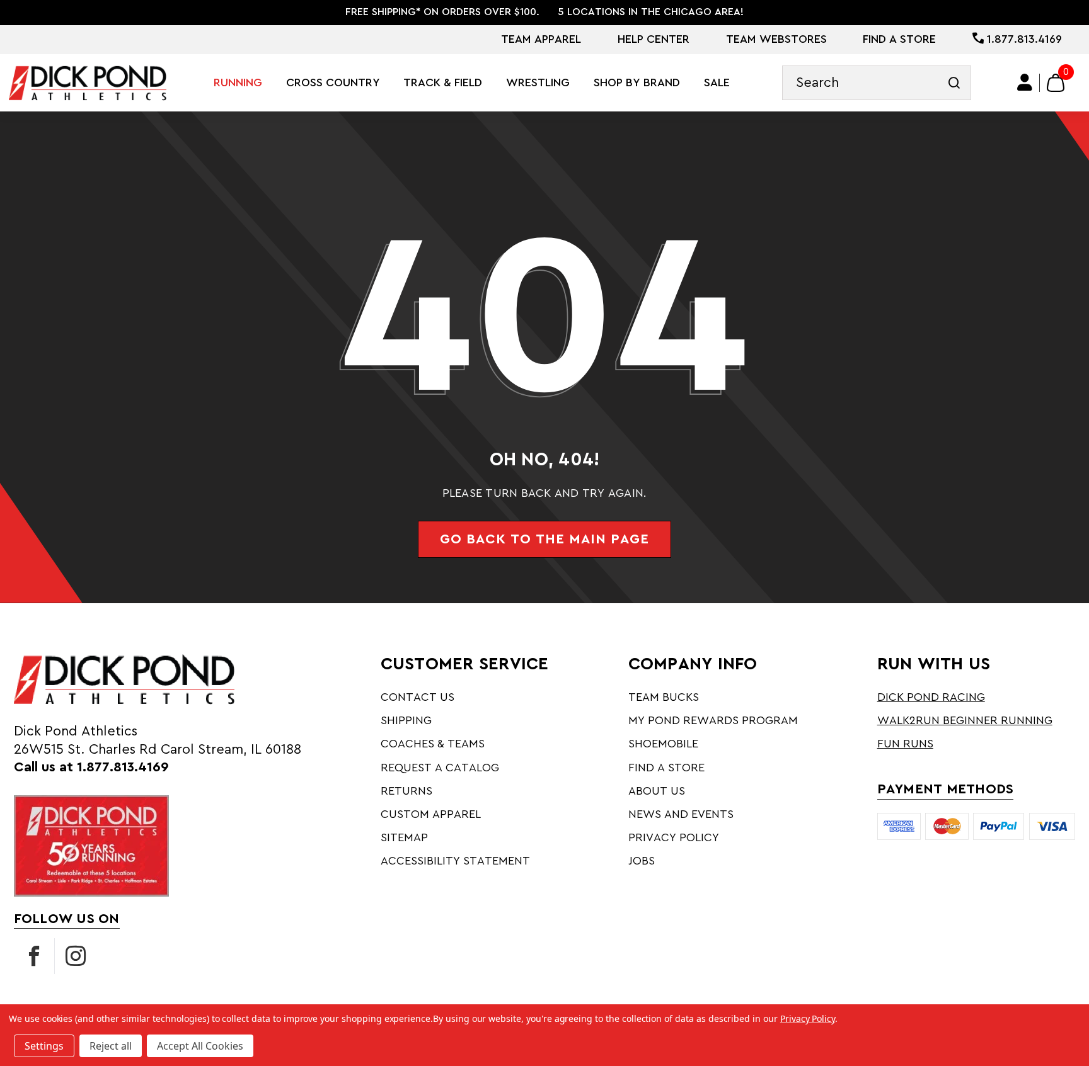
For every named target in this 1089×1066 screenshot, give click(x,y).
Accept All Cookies (200, 1046)
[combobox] (876, 82)
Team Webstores (776, 39)
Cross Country (333, 82)
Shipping (406, 720)
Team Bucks (663, 697)
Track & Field (442, 82)
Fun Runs (905, 743)
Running (238, 82)
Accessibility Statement (455, 860)
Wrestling (538, 82)
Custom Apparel (431, 814)
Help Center (653, 39)
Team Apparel (541, 39)
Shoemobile (663, 743)
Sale (717, 82)
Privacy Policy (673, 837)
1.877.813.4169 (1023, 39)
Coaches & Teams (433, 743)
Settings (44, 1046)
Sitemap (404, 837)
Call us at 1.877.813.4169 (91, 767)
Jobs (641, 860)
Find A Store (899, 39)
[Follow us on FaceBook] (34, 956)
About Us (656, 791)
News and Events (681, 814)
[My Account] (1025, 83)
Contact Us (417, 697)
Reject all (110, 1046)
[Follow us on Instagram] (75, 956)
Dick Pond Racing (931, 697)
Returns (406, 791)
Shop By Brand (637, 82)
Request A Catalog (440, 767)
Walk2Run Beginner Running (964, 720)
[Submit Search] (953, 82)
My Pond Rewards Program (713, 720)
